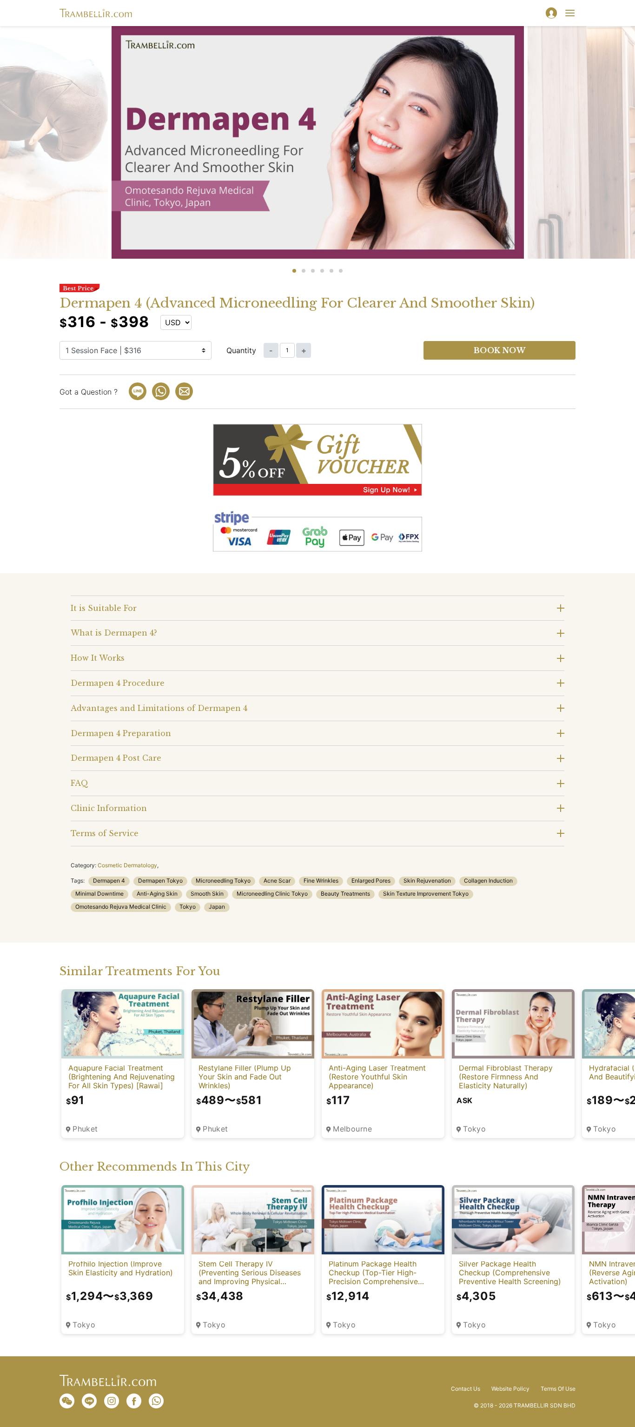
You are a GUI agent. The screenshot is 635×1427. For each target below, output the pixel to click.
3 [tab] (313, 271)
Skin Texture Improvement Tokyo (426, 893)
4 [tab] (322, 271)
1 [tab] (294, 271)
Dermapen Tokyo (160, 880)
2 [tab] (303, 271)
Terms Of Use (558, 1389)
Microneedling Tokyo (223, 880)
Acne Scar (277, 880)
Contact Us (465, 1389)
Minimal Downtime (99, 893)
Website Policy (510, 1389)
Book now (500, 350)
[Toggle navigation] (569, 13)
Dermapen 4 (109, 880)
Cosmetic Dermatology (127, 865)
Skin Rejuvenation (427, 880)
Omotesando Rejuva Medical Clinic (120, 906)
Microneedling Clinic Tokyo (272, 893)
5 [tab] (331, 271)
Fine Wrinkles (321, 880)
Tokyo (187, 906)
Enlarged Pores (370, 880)
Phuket (85, 1129)
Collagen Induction (488, 880)
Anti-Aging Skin (157, 893)
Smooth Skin (207, 893)
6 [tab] (341, 271)
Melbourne (352, 1129)
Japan (217, 906)
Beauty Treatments (345, 893)
